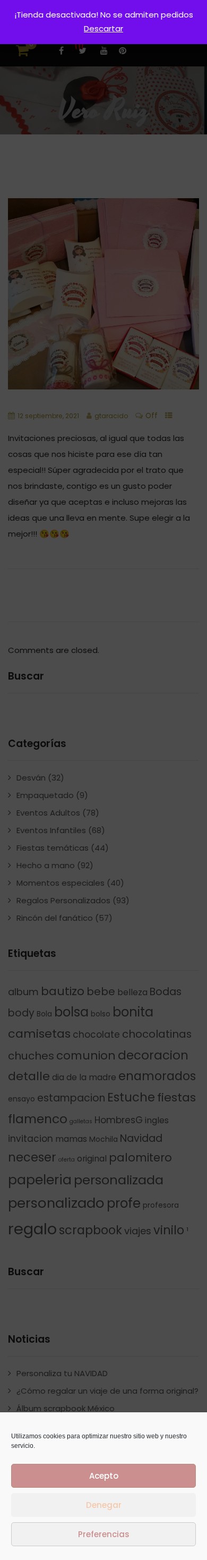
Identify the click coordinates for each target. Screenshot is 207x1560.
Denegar (104, 1505)
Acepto (103, 1475)
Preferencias (104, 1534)
